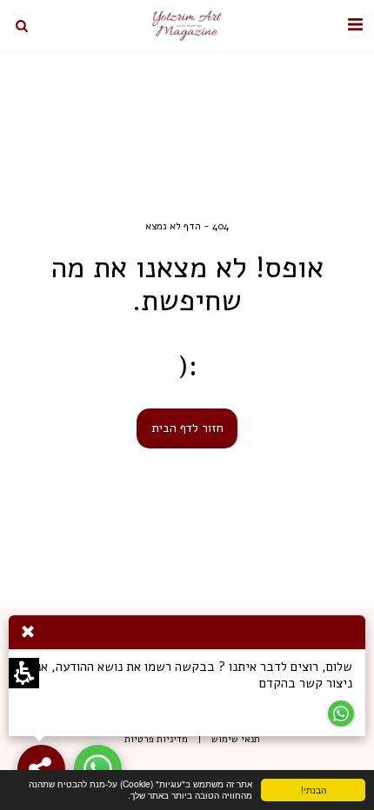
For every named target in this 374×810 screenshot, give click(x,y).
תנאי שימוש (235, 739)
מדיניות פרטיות (156, 739)
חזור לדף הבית (187, 428)
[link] (98, 769)
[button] (355, 25)
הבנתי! (329, 792)
